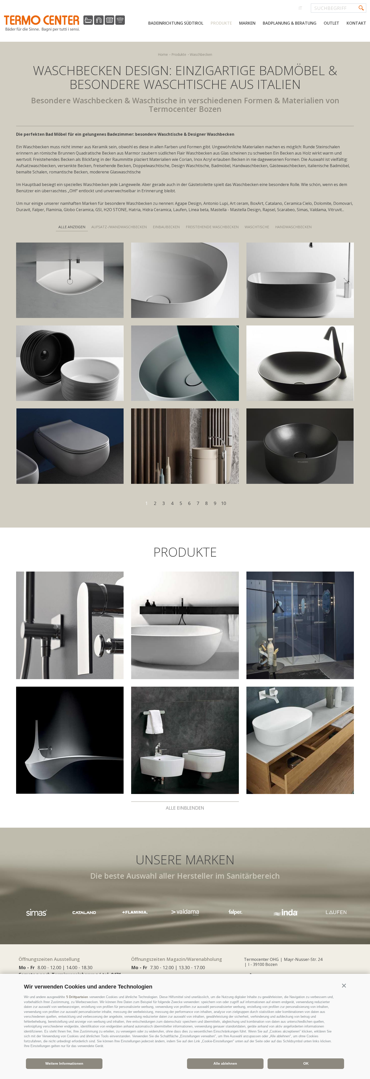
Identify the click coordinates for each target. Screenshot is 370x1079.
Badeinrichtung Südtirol (175, 23)
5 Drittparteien (77, 997)
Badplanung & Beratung (289, 23)
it (300, 8)
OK (306, 1063)
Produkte (221, 23)
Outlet (331, 23)
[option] (135, 912)
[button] (344, 985)
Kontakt (356, 23)
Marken (247, 23)
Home (163, 54)
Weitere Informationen (64, 1063)
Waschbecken (201, 54)
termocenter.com (64, 23)
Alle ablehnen (225, 1063)
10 (223, 503)
